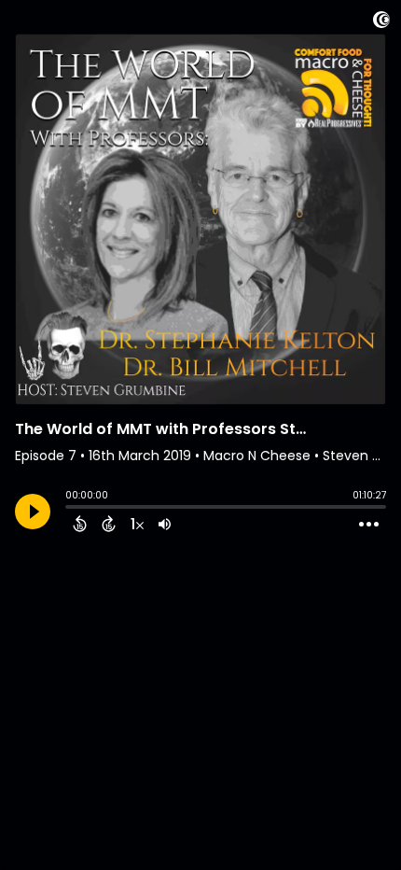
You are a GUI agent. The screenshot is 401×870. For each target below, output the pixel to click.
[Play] (32, 511)
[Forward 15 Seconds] (108, 523)
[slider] (70, 508)
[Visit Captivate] (381, 23)
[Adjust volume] (164, 523)
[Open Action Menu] (369, 524)
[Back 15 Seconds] (79, 523)
